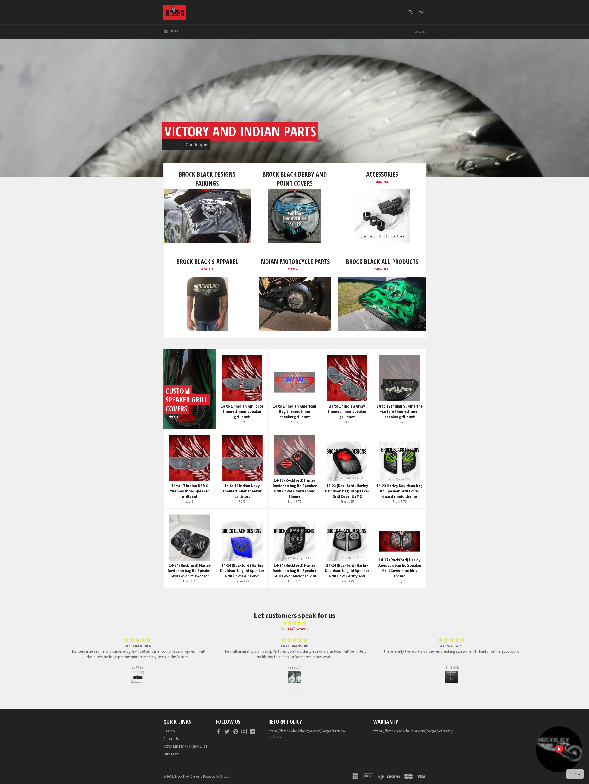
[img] (294, 623)
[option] (294, 108)
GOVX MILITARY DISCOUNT (185, 746)
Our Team (171, 754)
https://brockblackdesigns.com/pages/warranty (413, 731)
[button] (291, 689)
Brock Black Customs (188, 776)
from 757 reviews (294, 628)
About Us (171, 738)
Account (420, 32)
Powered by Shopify (216, 776)
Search (169, 731)
